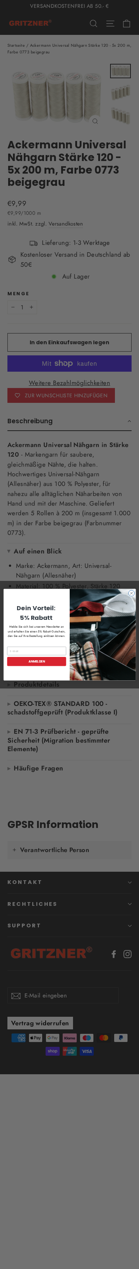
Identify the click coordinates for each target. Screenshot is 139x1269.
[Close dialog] (131, 593)
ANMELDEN (36, 661)
